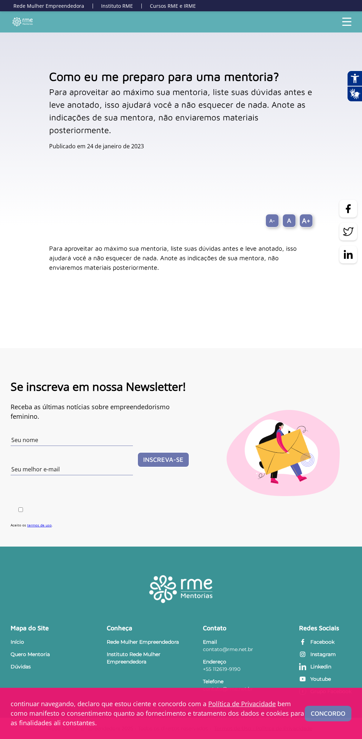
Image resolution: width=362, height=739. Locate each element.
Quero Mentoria (30, 654)
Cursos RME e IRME (173, 5)
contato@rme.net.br (228, 649)
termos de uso (39, 525)
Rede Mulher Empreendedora (48, 5)
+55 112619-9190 (221, 669)
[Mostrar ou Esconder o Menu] (346, 22)
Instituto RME (117, 5)
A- (272, 220)
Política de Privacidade (242, 703)
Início (17, 642)
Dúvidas (21, 666)
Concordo (328, 713)
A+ (306, 220)
